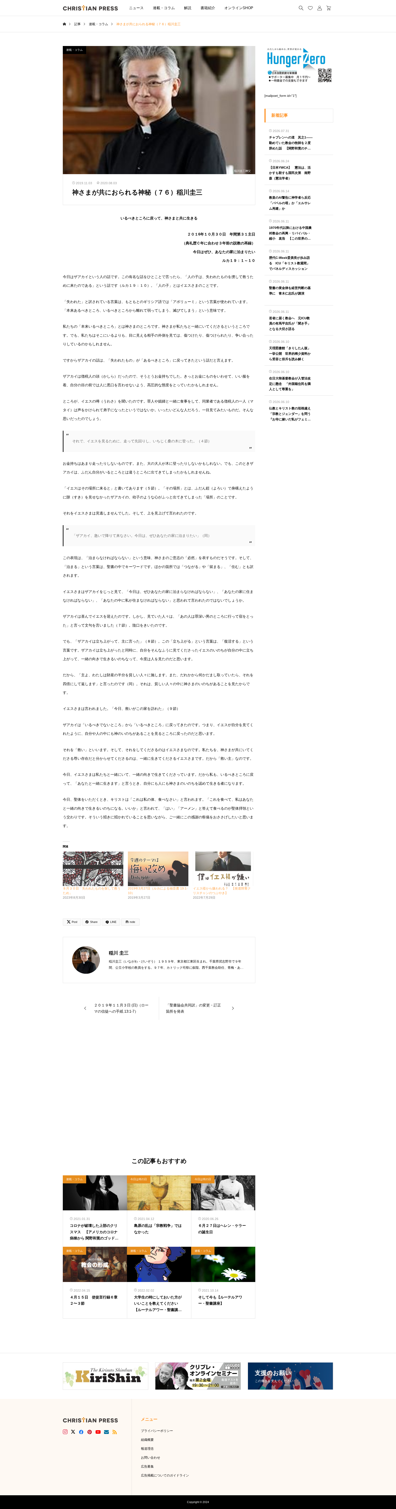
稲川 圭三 (119, 952)
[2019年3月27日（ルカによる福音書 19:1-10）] (158, 869)
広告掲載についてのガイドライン (165, 1475)
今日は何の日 (138, 1179)
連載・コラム (164, 8)
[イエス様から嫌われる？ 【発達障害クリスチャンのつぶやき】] (223, 869)
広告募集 (147, 1466)
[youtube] (98, 1431)
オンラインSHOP (238, 8)
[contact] (106, 1432)
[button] (265, 8)
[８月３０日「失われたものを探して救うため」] (93, 869)
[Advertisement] (159, 1089)
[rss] (114, 1432)
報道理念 (147, 1448)
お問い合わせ (150, 1457)
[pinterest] (89, 1431)
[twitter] (73, 1432)
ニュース (136, 8)
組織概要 (147, 1439)
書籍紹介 (208, 8)
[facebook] (81, 1431)
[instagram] (65, 1431)
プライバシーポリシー (157, 1431)
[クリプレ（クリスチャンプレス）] (90, 8)
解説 (187, 8)
